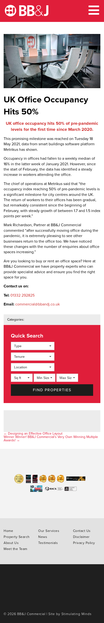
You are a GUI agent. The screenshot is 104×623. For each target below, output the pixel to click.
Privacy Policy (84, 543)
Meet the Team (15, 549)
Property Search (17, 537)
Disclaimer (81, 537)
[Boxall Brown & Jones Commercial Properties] (26, 15)
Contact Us (82, 531)
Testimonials (48, 543)
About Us (11, 543)
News (42, 537)
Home (8, 531)
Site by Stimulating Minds (69, 614)
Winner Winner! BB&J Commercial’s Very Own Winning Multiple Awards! (51, 438)
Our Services (48, 531)
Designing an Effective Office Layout (33, 433)
